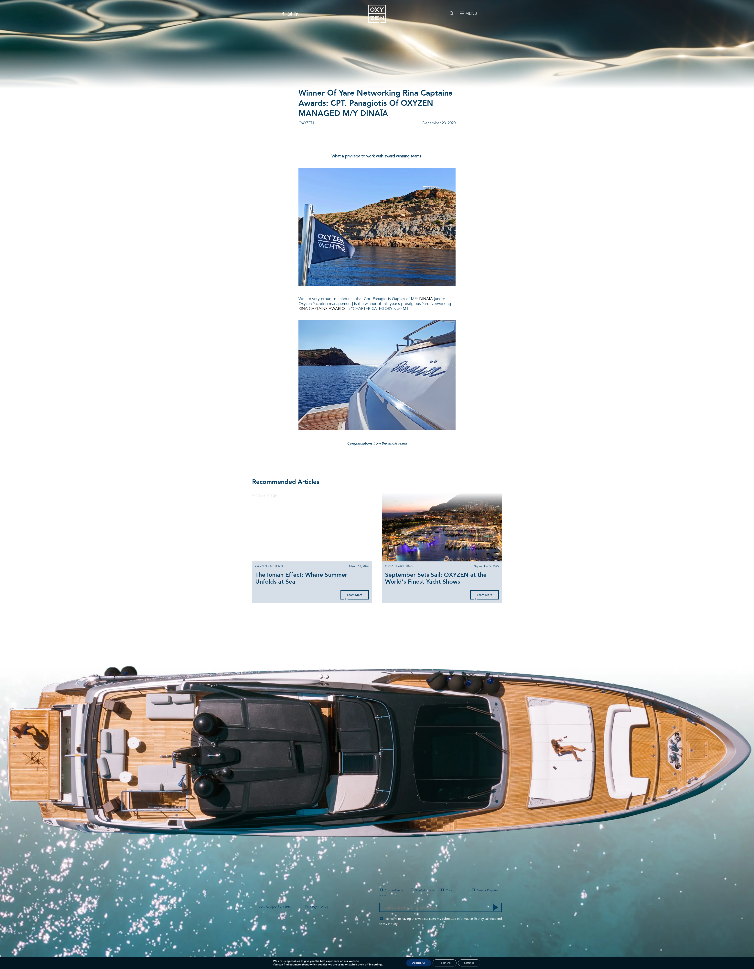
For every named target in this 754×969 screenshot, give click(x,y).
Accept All (418, 963)
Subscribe (495, 907)
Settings (469, 963)
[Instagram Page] (290, 13)
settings (377, 964)
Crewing (451, 890)
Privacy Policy (317, 906)
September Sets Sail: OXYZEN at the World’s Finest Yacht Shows (436, 578)
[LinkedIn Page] (296, 13)
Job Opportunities (274, 906)
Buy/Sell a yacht (425, 890)
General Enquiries (488, 890)
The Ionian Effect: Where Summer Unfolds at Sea (301, 578)
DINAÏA (426, 299)
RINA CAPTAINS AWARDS (321, 308)
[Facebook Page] (283, 13)
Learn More (354, 595)
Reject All (444, 963)
